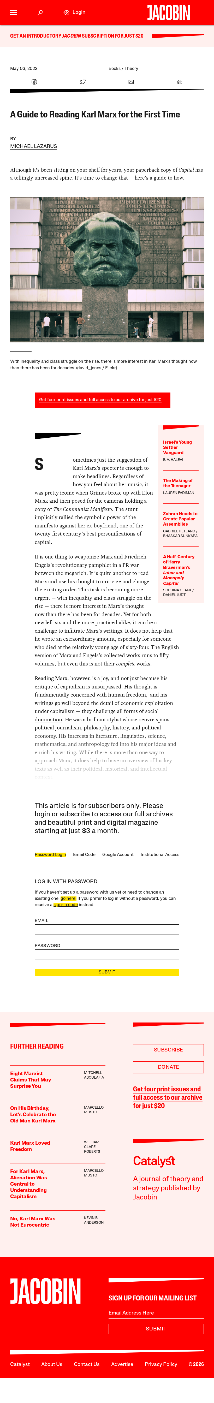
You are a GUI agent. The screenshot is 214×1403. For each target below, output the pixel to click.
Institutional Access (160, 855)
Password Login (50, 855)
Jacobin (71, 36)
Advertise (122, 1364)
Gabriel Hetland (179, 531)
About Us (51, 1364)
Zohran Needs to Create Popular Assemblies (180, 519)
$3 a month (99, 831)
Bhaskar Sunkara (180, 536)
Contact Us (87, 1364)
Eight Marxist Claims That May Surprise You (30, 1080)
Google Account (118, 855)
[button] (13, 12)
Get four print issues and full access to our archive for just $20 (100, 400)
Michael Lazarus (33, 146)
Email (41, 921)
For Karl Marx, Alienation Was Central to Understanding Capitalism (28, 1184)
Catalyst (20, 1364)
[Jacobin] (168, 12)
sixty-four (137, 647)
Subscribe (168, 1050)
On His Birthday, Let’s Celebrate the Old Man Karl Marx (33, 1115)
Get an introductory (36, 36)
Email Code (84, 855)
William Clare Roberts (92, 1147)
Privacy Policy (161, 1364)
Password (47, 946)
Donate (168, 1067)
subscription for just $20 (112, 36)
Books (115, 69)
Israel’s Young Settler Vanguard (177, 447)
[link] (74, 12)
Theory (131, 69)
